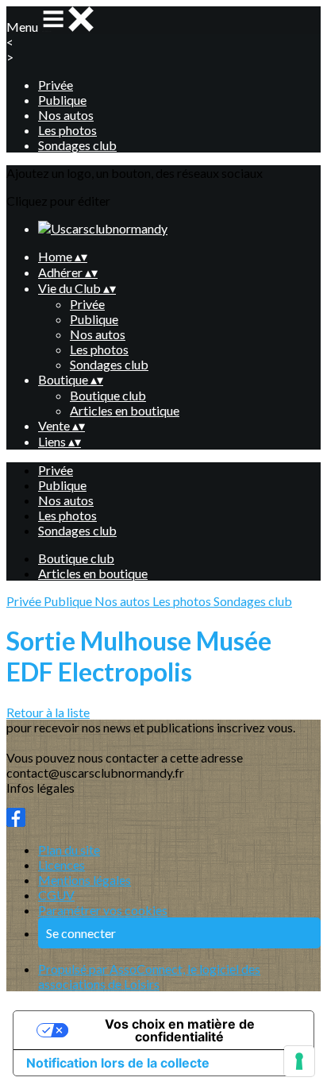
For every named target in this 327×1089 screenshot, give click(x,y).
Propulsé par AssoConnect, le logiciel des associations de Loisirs (149, 976)
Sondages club (77, 145)
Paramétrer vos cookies (102, 909)
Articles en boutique (124, 410)
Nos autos (66, 114)
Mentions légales (84, 879)
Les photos (67, 129)
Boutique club (108, 395)
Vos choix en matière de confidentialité (180, 1030)
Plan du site (69, 849)
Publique (62, 99)
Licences (61, 864)
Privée (55, 84)
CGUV (56, 894)
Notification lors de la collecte (118, 1063)
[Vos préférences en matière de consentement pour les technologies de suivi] (299, 1061)
